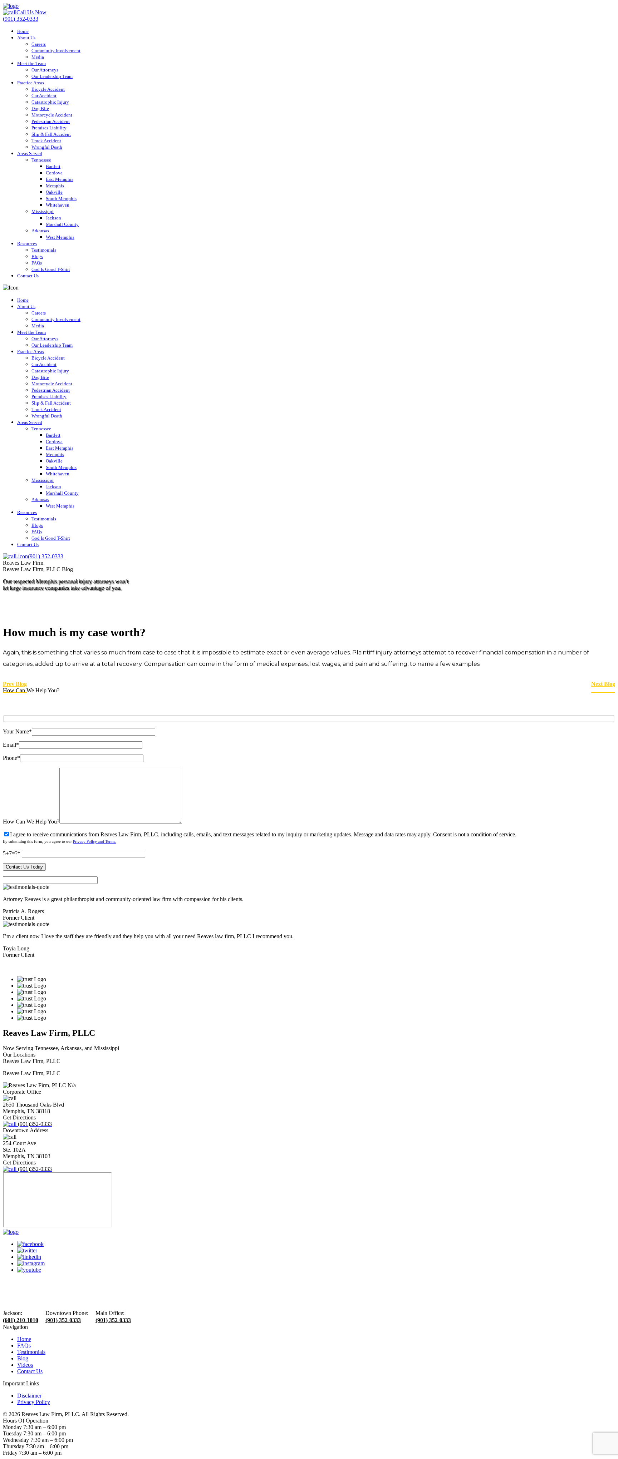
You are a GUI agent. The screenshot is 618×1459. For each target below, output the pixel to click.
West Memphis (60, 237)
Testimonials (43, 250)
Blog (22, 1358)
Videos (25, 1365)
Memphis (55, 185)
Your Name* (17, 731)
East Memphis (59, 179)
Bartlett (53, 166)
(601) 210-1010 (20, 1320)
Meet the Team (31, 63)
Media (37, 57)
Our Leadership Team (52, 76)
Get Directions (19, 1117)
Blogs (37, 256)
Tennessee (41, 160)
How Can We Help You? (31, 821)
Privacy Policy (33, 1402)
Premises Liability (49, 127)
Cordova (54, 172)
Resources (27, 243)
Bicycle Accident (48, 89)
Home (23, 31)
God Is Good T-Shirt (50, 269)
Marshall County (62, 224)
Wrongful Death (46, 147)
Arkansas (40, 230)
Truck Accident (46, 140)
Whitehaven (57, 205)
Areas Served (29, 153)
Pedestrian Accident (50, 121)
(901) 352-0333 (63, 1320)
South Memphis (61, 198)
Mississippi (42, 211)
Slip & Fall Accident (51, 134)
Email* (11, 745)
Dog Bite (40, 108)
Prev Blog (15, 684)
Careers (38, 44)
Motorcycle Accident (51, 115)
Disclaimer (29, 1396)
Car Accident (44, 95)
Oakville (54, 192)
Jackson (53, 218)
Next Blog (603, 684)
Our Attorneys (44, 70)
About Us (26, 37)
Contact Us (28, 275)
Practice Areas (30, 82)
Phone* (11, 758)
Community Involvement (55, 50)
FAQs (36, 263)
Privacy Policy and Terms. (94, 841)
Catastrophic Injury (50, 102)
